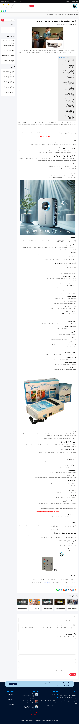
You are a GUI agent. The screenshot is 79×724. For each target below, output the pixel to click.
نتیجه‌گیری (72, 69)
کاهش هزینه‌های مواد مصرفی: (69, 106)
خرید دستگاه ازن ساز (67, 1)
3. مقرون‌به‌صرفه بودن (70, 105)
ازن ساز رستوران (10, 702)
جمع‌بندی (72, 95)
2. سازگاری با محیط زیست (70, 101)
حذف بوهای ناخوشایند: (70, 92)
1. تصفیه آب (72, 71)
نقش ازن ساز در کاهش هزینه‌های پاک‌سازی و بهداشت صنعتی (47, 318)
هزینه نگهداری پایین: (71, 107)
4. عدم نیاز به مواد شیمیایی (70, 110)
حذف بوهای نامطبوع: (71, 77)
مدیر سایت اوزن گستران (70, 24)
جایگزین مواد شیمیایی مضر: (70, 104)
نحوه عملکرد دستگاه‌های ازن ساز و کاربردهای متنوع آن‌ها (47, 136)
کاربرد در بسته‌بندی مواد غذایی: (69, 84)
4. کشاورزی (72, 85)
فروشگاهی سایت (47, 582)
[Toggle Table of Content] (74, 58)
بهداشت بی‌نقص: (71, 117)
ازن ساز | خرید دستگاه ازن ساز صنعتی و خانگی (55, 10)
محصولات (71, 10)
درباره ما (45, 10)
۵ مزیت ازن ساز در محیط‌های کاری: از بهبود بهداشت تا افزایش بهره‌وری (47, 511)
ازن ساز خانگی (10, 697)
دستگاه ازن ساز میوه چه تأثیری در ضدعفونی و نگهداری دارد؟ (60, 607)
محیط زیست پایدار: (71, 118)
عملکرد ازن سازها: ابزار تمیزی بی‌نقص (68, 61)
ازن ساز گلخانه (10, 694)
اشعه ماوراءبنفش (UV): (70, 65)
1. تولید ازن (72, 62)
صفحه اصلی (76, 10)
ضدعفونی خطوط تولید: (70, 83)
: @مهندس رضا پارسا (60, 625)
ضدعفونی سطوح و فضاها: (70, 93)
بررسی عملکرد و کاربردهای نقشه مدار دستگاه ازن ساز (8, 73)
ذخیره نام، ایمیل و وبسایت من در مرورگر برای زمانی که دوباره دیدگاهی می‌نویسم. (63, 670)
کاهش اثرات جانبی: (71, 112)
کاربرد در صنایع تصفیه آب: (70, 75)
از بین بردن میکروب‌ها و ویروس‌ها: (68, 72)
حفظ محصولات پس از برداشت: (69, 89)
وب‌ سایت (75, 665)
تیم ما (41, 10)
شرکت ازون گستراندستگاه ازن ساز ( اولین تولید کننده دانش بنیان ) (75, 6)
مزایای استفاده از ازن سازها (70, 96)
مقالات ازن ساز (65, 10)
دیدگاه (75, 638)
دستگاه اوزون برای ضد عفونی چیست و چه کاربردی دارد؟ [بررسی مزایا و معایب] (8, 55)
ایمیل (75, 659)
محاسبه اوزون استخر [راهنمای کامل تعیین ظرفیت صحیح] (28, 701)
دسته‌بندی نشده (10, 29)
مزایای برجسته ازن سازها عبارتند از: (68, 116)
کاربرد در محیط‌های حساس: (70, 79)
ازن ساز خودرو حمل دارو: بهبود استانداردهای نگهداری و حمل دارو (47, 608)
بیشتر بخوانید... (32, 698)
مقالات (70, 14)
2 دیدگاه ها (59, 24)
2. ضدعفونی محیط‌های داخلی (69, 76)
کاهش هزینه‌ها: (71, 119)
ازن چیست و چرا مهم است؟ (69, 60)
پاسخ (20, 630)
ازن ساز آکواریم (10, 699)
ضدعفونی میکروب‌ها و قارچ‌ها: (69, 78)
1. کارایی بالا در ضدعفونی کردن (69, 98)
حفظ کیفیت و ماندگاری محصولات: (68, 82)
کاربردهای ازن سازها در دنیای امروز (69, 70)
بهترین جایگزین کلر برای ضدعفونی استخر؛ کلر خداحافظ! (22, 607)
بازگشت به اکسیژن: (71, 102)
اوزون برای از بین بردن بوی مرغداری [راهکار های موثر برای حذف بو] (9, 60)
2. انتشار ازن (72, 66)
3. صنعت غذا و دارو (71, 81)
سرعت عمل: (72, 99)
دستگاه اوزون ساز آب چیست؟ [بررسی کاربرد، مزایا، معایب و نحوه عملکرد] (8, 42)
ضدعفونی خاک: (71, 87)
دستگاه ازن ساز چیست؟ (75, 1)
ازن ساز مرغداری (11, 704)
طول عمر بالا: (72, 109)
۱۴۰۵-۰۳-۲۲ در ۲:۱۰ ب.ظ (22, 625)
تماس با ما (37, 10)
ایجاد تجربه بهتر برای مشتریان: (69, 94)
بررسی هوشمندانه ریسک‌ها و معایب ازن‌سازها (35, 607)
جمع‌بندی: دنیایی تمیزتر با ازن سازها (68, 115)
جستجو (31, 6)
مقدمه (73, 59)
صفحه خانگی (75, 14)
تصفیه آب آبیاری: (71, 88)
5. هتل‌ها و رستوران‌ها (70, 90)
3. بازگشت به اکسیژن (70, 67)
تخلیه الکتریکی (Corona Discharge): (68, 64)
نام (75, 653)
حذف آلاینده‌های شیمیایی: (70, 73)
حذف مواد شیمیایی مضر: (70, 111)
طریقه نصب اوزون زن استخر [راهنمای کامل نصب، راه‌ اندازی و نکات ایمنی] (8, 50)
